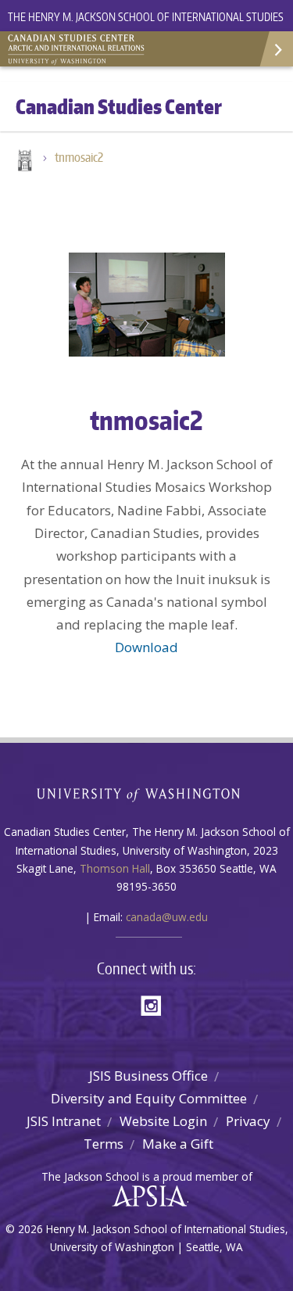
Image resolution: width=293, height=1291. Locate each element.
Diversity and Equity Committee (149, 1098)
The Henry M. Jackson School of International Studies (146, 16)
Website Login (163, 1121)
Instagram (156, 1004)
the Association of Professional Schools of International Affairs (146, 1196)
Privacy (248, 1121)
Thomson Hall (115, 868)
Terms (103, 1144)
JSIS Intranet (64, 1121)
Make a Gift (177, 1144)
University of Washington (146, 793)
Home (23, 162)
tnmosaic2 (79, 157)
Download (146, 647)
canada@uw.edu (167, 916)
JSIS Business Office (148, 1076)
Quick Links (275, 48)
